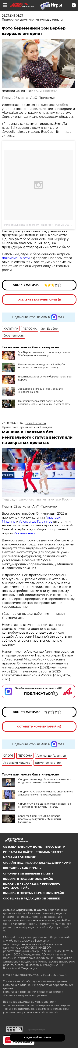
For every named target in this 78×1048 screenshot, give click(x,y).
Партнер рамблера (36, 1029)
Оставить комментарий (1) (39, 299)
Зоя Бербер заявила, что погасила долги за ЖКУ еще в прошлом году (44, 354)
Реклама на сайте (18, 852)
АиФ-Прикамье (46, 91)
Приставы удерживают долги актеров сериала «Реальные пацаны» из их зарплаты (44, 402)
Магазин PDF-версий (19, 857)
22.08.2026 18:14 (12, 423)
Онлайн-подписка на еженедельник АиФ (37, 862)
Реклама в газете (49, 852)
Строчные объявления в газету (28, 873)
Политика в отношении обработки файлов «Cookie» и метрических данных (33, 993)
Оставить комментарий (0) (39, 726)
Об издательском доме (22, 846)
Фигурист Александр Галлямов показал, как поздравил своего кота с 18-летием (44, 781)
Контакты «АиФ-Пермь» (22, 868)
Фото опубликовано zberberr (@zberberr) (29, 224)
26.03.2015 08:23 (12, 15)
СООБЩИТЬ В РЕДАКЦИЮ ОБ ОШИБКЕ (31, 898)
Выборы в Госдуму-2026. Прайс (28, 879)
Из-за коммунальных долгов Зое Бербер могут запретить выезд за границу (42, 366)
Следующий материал (37, 1037)
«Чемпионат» (24, 533)
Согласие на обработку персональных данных (35, 981)
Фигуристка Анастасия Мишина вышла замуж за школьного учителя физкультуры (45, 793)
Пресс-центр (55, 846)
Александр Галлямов (35, 521)
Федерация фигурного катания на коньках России (37, 499)
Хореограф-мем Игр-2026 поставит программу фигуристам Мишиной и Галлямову (39, 819)
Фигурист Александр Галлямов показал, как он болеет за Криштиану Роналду (44, 805)
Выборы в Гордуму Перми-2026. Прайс (33, 893)
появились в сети (16, 258)
